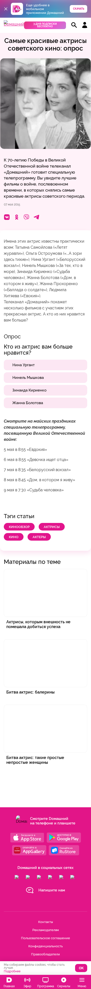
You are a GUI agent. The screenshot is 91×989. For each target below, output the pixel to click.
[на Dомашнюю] (14, 24)
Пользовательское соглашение (45, 938)
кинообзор (19, 527)
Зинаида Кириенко (29, 390)
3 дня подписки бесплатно (45, 25)
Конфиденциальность (45, 946)
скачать (78, 8)
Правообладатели (45, 954)
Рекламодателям (45, 930)
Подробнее (12, 971)
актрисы (52, 527)
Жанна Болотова (27, 403)
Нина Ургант (23, 365)
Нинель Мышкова (28, 377)
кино (13, 537)
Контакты (45, 922)
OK (81, 968)
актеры (39, 537)
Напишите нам (51, 890)
